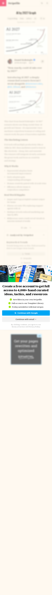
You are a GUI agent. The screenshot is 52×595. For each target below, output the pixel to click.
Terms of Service (18, 327)
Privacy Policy (34, 327)
